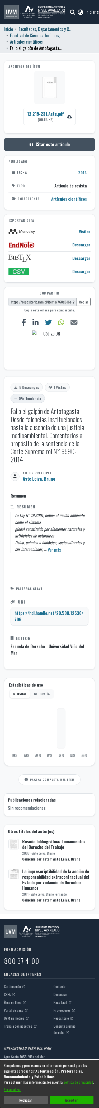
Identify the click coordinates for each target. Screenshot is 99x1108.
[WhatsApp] (60, 322)
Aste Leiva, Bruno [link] (39, 478)
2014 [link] (82, 172)
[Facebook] (23, 322)
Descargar (81, 244)
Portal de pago (14, 1010)
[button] (34, 12)
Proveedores (62, 1010)
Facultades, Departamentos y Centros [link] (45, 29)
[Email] (74, 322)
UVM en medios (14, 1018)
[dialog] (49, 1084)
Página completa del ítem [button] (52, 779)
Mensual (19, 694)
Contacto (59, 986)
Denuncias (60, 994)
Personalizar (12, 1089)
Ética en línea (13, 1002)
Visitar (84, 231)
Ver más (54, 550)
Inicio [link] (8, 29)
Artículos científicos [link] (26, 42)
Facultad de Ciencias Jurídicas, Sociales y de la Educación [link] (36, 35)
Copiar (83, 302)
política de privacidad (78, 1082)
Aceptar (71, 1100)
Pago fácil (61, 1002)
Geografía (42, 694)
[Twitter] (48, 322)
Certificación (13, 986)
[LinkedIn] (35, 322)
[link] (49, 116)
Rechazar (25, 1100)
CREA (7, 994)
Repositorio (62, 1018)
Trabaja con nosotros (18, 1026)
